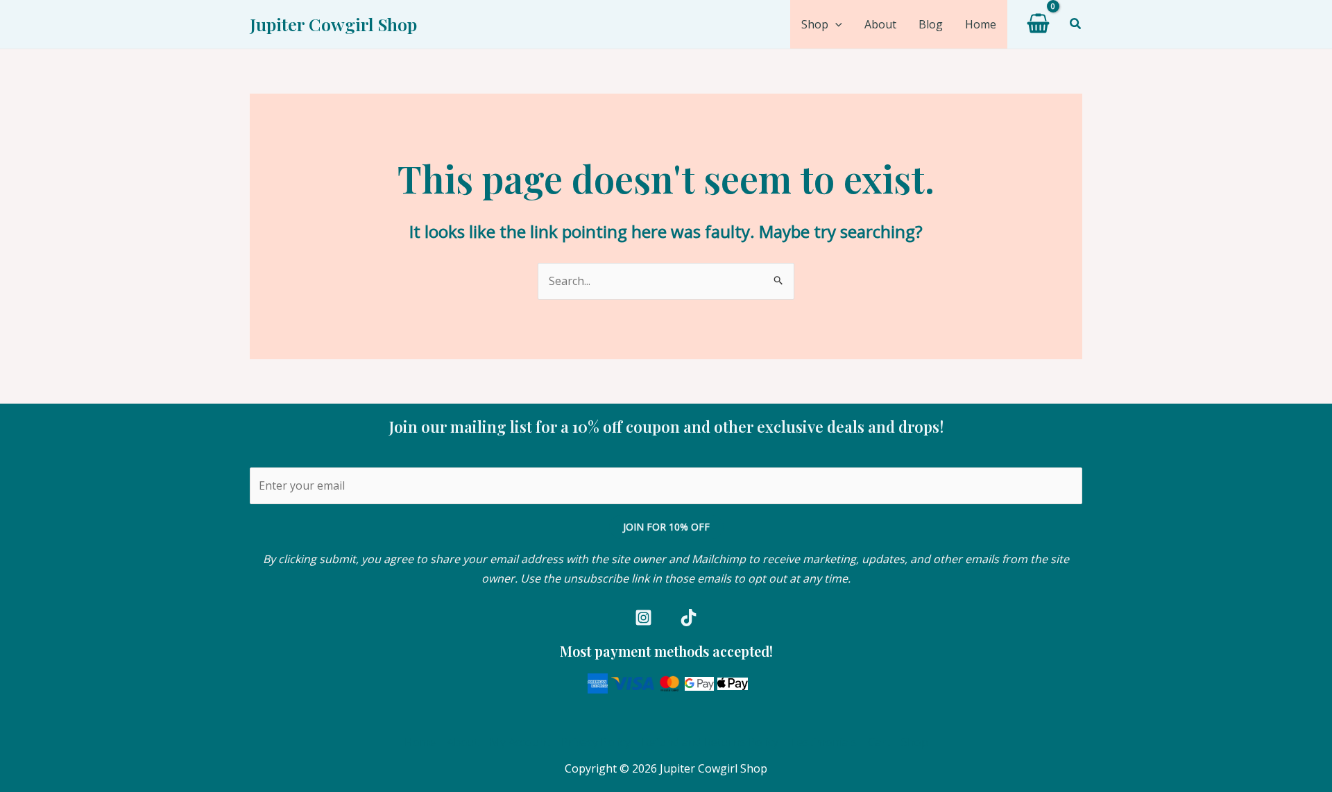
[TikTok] (688, 617)
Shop (914, 742)
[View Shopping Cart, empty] (1038, 24)
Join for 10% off (666, 526)
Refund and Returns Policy (710, 742)
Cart (879, 742)
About (463, 742)
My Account (520, 742)
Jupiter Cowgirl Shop (333, 23)
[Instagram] (643, 617)
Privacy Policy (596, 742)
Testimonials (823, 742)
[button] (835, 24)
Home (420, 742)
